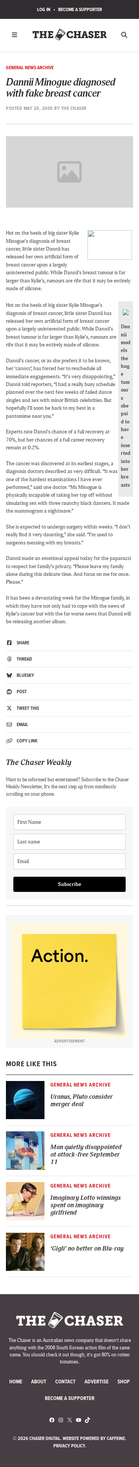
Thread (24, 658)
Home (15, 1382)
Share (22, 642)
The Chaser (74, 108)
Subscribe (69, 884)
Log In (43, 9)
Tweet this (27, 708)
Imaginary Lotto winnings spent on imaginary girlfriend (85, 1205)
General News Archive (30, 67)
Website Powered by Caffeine (94, 1438)
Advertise (97, 1382)
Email (22, 724)
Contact (65, 1382)
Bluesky (25, 675)
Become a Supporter (80, 9)
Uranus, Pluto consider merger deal (81, 1100)
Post (21, 691)
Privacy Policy (69, 1445)
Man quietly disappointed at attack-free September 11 (86, 1155)
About (38, 1382)
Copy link (26, 740)
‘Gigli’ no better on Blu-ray (86, 1248)
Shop (124, 1382)
